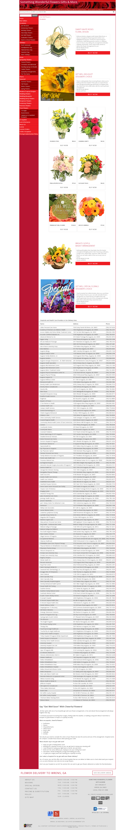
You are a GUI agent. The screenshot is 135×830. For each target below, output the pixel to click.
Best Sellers (23, 21)
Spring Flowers (25, 89)
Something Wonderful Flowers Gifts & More (48, 2)
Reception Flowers (25, 101)
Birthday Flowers (26, 30)
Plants (22, 77)
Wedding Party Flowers (27, 98)
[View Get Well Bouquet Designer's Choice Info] (58, 84)
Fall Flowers (24, 84)
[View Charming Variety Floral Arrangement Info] (91, 123)
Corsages (24, 110)
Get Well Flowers (26, 35)
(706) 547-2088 (42, 12)
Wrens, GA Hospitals (77, 818)
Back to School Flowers (28, 40)
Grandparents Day (26, 47)
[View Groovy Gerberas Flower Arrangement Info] (91, 207)
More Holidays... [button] (26, 54)
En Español (23, 120)
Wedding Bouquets (26, 96)
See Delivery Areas (102, 773)
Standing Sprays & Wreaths (29, 67)
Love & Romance (25, 122)
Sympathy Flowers (25, 60)
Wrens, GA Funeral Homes (59, 818)
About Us (23, 124)
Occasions (23, 23)
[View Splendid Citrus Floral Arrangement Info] (62, 123)
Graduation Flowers (27, 37)
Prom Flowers (24, 108)
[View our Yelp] (56, 816)
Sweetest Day (25, 52)
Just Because (25, 25)
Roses (21, 57)
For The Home (25, 74)
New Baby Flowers (26, 33)
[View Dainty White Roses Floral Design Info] (58, 41)
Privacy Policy (84, 826)
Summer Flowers (26, 81)
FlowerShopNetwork (68, 826)
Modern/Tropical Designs (28, 91)
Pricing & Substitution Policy (29, 134)
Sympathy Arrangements (28, 71)
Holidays (22, 42)
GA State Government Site (75, 821)
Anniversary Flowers (27, 28)
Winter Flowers (25, 86)
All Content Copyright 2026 (49, 826)
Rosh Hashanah (25, 45)
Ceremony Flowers (25, 103)
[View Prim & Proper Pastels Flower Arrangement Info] (62, 165)
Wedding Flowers (25, 94)
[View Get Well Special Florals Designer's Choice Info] (58, 296)
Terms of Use (73, 827)
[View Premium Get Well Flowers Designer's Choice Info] (62, 207)
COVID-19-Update (25, 131)
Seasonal (22, 79)
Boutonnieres (25, 113)
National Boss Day (26, 50)
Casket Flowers (25, 69)
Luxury (22, 127)
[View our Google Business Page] (50, 816)
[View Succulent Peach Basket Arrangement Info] (91, 165)
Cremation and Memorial (28, 64)
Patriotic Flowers (25, 106)
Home (21, 18)
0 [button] (114, 12)
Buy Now (93, 53)
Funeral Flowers (26, 62)
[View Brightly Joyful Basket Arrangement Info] (58, 253)
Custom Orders (24, 129)
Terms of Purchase (99, 826)
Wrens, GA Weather (57, 821)
